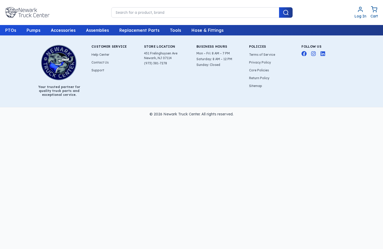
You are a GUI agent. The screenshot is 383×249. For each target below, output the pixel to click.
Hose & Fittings (207, 30)
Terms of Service (262, 55)
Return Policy (259, 78)
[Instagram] (313, 53)
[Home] (27, 12)
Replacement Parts (139, 30)
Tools (175, 30)
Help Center (100, 55)
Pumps (33, 30)
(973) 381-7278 (155, 63)
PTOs (10, 30)
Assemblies (97, 30)
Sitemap (255, 86)
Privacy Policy (260, 62)
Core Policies (259, 70)
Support (97, 70)
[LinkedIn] (322, 53)
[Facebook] (304, 53)
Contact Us (100, 62)
